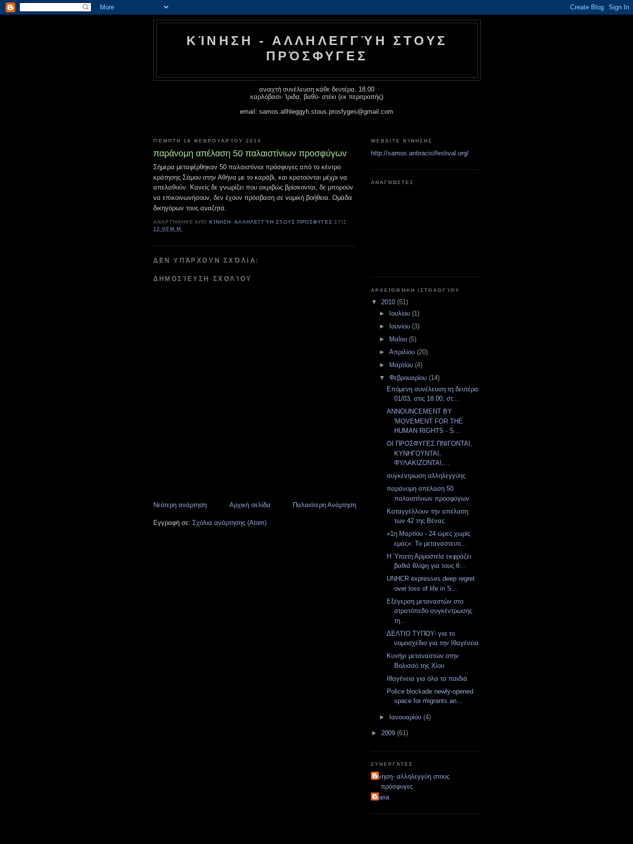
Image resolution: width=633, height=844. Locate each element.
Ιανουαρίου (406, 717)
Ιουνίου (400, 326)
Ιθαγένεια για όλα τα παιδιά (427, 678)
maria (381, 797)
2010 (389, 302)
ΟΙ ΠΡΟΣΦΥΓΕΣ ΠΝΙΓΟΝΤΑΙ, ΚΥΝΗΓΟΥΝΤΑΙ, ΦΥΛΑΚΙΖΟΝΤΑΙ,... (429, 453)
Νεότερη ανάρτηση (180, 505)
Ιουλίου (400, 313)
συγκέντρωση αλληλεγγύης (426, 475)
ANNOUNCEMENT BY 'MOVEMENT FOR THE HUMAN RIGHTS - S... (425, 421)
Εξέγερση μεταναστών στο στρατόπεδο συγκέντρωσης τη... (429, 611)
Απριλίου (403, 352)
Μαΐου (399, 339)
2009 (389, 733)
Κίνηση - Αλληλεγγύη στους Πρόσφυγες (317, 48)
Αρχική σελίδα (250, 505)
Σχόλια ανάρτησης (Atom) (229, 522)
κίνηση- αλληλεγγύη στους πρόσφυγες (411, 781)
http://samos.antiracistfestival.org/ (420, 153)
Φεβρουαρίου (409, 377)
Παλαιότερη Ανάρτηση (324, 505)
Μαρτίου (402, 365)
